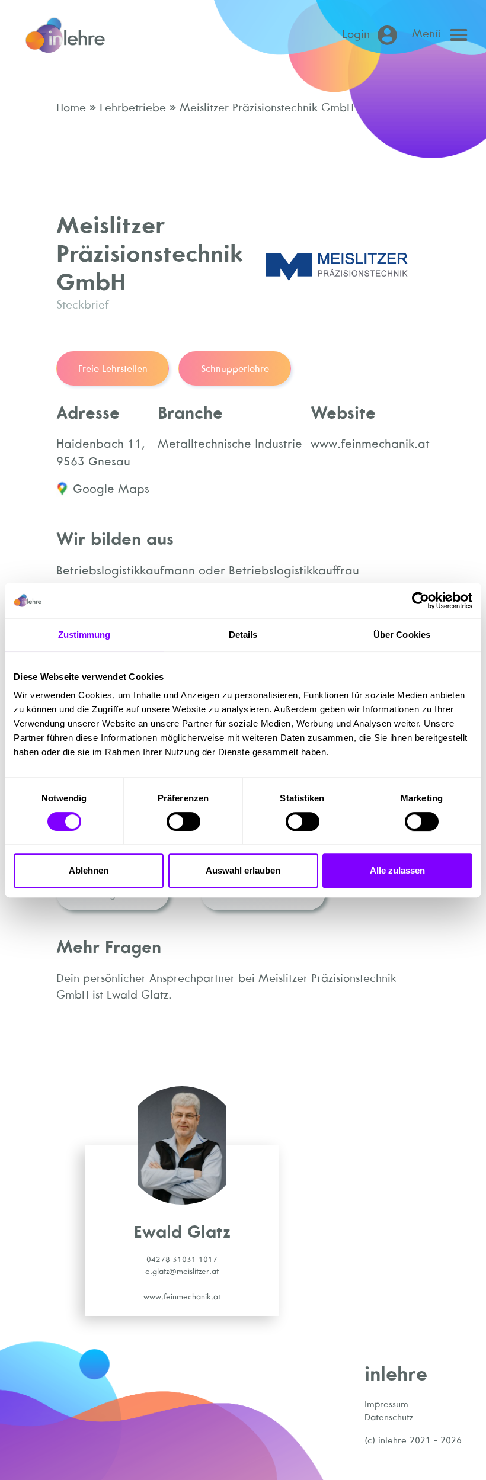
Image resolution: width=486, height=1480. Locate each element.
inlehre (395, 1373)
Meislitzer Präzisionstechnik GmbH (265, 107)
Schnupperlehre (235, 368)
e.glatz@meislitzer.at (182, 1271)
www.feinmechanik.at (181, 1297)
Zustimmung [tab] (84, 635)
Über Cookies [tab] (401, 635)
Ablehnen (88, 870)
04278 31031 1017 (182, 1259)
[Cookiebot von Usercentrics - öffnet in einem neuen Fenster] (420, 600)
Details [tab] (243, 635)
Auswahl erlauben (243, 870)
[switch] (183, 821)
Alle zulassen (397, 870)
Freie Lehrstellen (113, 368)
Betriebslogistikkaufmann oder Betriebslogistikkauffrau (207, 570)
